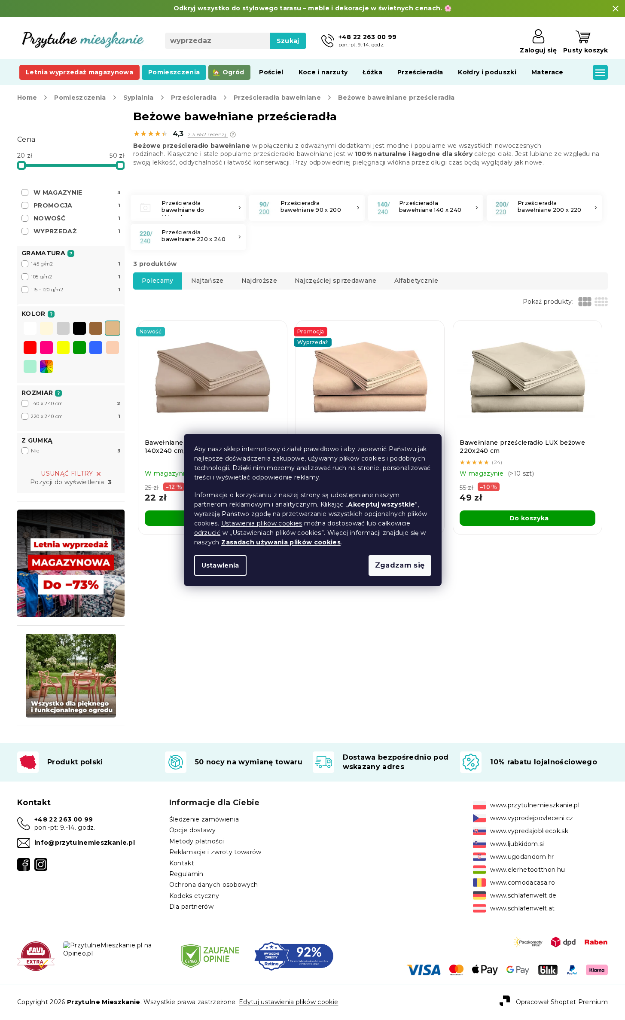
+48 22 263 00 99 (63, 819)
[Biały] (30, 329)
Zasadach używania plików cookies (281, 542)
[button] (233, 134)
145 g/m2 (75, 264)
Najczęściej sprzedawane (336, 280)
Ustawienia (220, 565)
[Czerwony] (30, 348)
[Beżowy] (112, 329)
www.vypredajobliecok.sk (529, 831)
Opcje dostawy (192, 830)
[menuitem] (79, 72)
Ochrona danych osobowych (213, 885)
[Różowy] (46, 348)
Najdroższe (259, 280)
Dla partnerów (191, 906)
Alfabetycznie (416, 280)
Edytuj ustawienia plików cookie (288, 1002)
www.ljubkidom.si (517, 844)
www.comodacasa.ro (522, 882)
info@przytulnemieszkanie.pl (84, 842)
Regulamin (186, 874)
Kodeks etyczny (194, 896)
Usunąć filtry (67, 473)
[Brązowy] (95, 329)
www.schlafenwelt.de (523, 895)
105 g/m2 (75, 277)
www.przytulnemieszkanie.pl (534, 805)
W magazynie (77, 192)
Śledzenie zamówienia (204, 819)
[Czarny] (79, 329)
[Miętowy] (30, 367)
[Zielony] (79, 348)
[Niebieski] (95, 348)
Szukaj (288, 41)
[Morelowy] (112, 348)
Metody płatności (196, 841)
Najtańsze (207, 280)
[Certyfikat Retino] (294, 955)
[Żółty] (63, 348)
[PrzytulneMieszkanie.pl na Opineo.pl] (115, 949)
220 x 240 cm (75, 416)
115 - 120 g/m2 (75, 290)
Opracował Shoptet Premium (562, 1002)
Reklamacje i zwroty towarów (215, 852)
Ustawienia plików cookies (261, 523)
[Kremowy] (46, 329)
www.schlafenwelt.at (522, 908)
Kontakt (181, 863)
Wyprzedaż (77, 231)
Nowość (77, 218)
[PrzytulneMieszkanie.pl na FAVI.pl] (36, 955)
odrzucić (207, 533)
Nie (75, 451)
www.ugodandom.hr (522, 857)
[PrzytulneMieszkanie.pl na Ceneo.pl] (210, 955)
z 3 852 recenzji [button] (208, 134)
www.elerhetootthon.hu (527, 869)
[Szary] (63, 329)
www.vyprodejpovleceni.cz (531, 818)
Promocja (77, 205)
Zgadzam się (400, 565)
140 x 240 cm (75, 403)
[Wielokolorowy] (46, 366)
